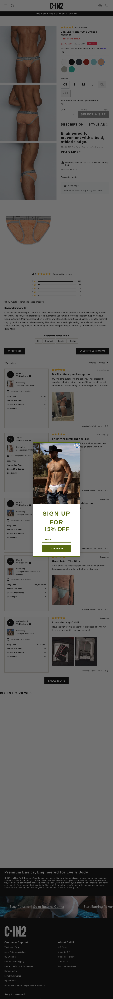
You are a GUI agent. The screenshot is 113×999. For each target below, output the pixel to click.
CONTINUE (56, 548)
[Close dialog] (77, 445)
